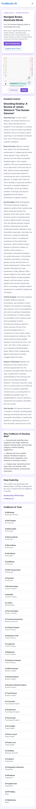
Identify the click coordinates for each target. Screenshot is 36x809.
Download (14, 90)
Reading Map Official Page (14, 495)
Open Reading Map (12, 43)
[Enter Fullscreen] (29, 83)
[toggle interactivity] (5, 83)
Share (24, 90)
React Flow (5, 85)
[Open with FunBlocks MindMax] (29, 78)
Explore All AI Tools (12, 49)
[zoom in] (5, 76)
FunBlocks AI (9, 3)
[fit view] (5, 81)
